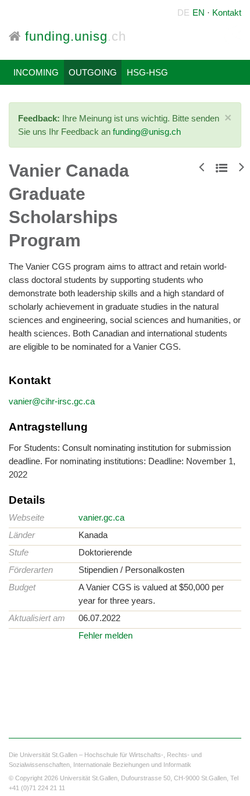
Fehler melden (105, 635)
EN (198, 12)
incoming (36, 72)
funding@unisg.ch (147, 132)
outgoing (93, 72)
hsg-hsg (147, 72)
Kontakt (226, 12)
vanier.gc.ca (101, 517)
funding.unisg (73, 36)
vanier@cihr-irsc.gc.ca (52, 401)
